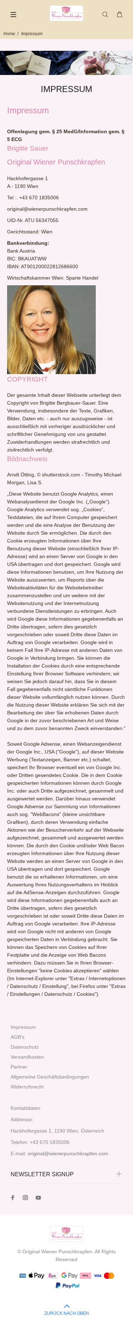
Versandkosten (27, 1057)
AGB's (17, 1037)
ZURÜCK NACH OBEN (66, 1313)
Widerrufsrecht (27, 1087)
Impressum (23, 1027)
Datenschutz (25, 1047)
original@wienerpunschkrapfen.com (68, 1153)
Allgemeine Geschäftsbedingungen (50, 1077)
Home (9, 33)
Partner (19, 1067)
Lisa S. (35, 482)
